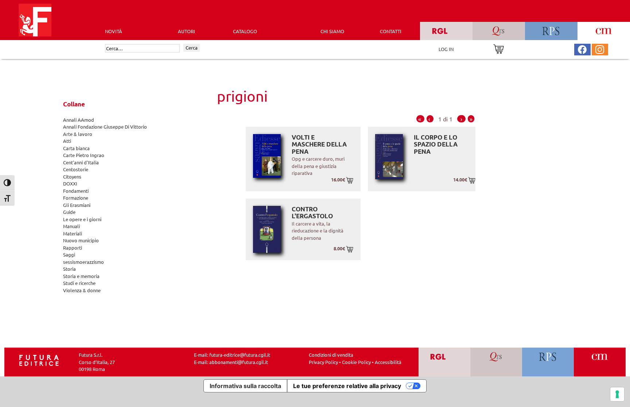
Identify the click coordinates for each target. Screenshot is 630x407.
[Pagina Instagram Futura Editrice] (599, 49)
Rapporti (72, 247)
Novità (113, 31)
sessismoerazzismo (83, 262)
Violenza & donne (82, 290)
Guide (69, 212)
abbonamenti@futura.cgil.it (238, 362)
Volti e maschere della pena (319, 144)
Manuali (71, 226)
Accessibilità (388, 362)
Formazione (75, 198)
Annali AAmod (78, 120)
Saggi (69, 254)
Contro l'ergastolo (312, 212)
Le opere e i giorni (82, 219)
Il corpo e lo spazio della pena (436, 144)
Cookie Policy (356, 362)
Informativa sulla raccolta (245, 386)
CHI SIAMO (332, 31)
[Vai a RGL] (444, 362)
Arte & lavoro (77, 134)
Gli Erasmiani (76, 205)
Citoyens (72, 176)
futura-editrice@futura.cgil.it (239, 355)
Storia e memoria (81, 276)
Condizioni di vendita (331, 355)
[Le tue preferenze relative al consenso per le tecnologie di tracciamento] (617, 394)
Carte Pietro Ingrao (83, 155)
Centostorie (75, 169)
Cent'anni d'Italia (81, 162)
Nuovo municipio (81, 240)
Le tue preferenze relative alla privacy (347, 386)
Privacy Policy (323, 362)
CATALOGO (245, 31)
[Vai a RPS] (548, 362)
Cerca (192, 47)
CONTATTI (390, 31)
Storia (69, 269)
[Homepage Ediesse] (39, 359)
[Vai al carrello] (498, 48)
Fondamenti (76, 191)
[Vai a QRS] (496, 362)
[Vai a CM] (600, 362)
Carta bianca (76, 148)
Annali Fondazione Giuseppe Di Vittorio (105, 127)
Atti (67, 141)
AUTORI (186, 31)
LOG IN (446, 49)
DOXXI (70, 183)
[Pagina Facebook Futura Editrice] (582, 49)
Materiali (72, 233)
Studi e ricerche (79, 283)
